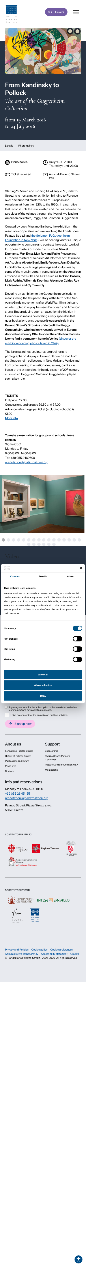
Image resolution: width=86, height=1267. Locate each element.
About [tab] (70, 576)
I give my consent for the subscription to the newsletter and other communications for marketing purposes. (43, 709)
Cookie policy (39, 949)
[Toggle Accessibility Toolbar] (78, 1259)
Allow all (43, 674)
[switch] (77, 638)
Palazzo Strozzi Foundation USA (61, 764)
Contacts (9, 771)
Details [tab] (43, 576)
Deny (43, 696)
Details (9, 145)
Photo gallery (26, 145)
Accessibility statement (54, 953)
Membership (51, 769)
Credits (74, 953)
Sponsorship (51, 750)
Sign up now (23, 723)
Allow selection (43, 685)
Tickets (59, 12)
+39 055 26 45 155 (17, 793)
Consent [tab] (15, 576)
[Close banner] (81, 568)
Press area (10, 766)
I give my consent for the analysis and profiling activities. (39, 715)
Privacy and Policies (16, 949)
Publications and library (17, 760)
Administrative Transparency (21, 953)
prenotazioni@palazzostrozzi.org (26, 462)
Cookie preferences (61, 949)
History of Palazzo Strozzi (18, 756)
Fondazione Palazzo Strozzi (19, 750)
